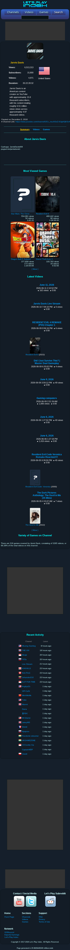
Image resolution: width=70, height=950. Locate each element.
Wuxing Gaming (29, 646)
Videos (36, 129)
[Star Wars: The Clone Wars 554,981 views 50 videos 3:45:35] (22, 177)
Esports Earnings (11, 935)
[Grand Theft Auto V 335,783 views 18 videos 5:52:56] (47, 223)
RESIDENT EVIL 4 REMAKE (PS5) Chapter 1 (46, 323)
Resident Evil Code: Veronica (38, 487)
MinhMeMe (26, 695)
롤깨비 (25, 713)
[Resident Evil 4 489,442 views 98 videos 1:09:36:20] (47, 177)
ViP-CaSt (26, 691)
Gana (24, 709)
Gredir (24, 754)
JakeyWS (26, 722)
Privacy (42, 919)
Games (46, 129)
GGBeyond (9, 932)
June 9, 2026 (47, 379)
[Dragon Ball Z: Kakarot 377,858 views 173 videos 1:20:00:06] (22, 223)
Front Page (9, 917)
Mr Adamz (26, 718)
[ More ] (35, 269)
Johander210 (28, 677)
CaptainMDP (27, 750)
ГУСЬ (24, 659)
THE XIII (25, 650)
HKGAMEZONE (28, 740)
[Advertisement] (35, 31)
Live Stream (27, 664)
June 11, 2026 (47, 285)
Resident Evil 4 (32, 355)
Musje (24, 655)
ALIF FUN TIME (28, 682)
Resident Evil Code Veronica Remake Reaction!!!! (47, 455)
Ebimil (24, 727)
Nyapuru (25, 731)
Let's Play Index (11, 937)
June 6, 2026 (47, 417)
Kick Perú (26, 673)
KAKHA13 (26, 668)
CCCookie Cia (28, 745)
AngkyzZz (26, 686)
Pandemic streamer (30, 736)
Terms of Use (44, 922)
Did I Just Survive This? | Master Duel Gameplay (47, 362)
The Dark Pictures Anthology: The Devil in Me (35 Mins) (47, 495)
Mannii (25, 704)
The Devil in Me (32, 525)
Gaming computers (47, 398)
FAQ (41, 917)
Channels (26, 917)
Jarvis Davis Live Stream (46, 303)
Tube (24, 700)
